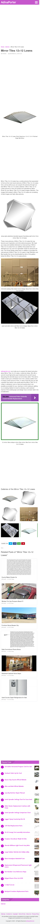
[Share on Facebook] (15, 543)
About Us (28, 914)
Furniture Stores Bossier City (10, 625)
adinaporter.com (6, 371)
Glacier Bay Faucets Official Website (15, 780)
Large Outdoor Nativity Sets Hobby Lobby (17, 852)
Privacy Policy (35, 914)
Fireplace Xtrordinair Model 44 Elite (16, 839)
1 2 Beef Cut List (9, 885)
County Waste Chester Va (9, 577)
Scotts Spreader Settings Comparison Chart (18, 812)
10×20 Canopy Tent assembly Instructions (17, 832)
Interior (4, 53)
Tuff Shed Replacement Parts (13, 826)
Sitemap (3, 914)
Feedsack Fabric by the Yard (13, 773)
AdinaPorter (8, 2)
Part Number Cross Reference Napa (15, 872)
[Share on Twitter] (10, 543)
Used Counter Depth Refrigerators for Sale (14, 697)
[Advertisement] (20, 26)
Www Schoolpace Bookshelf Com (15, 858)
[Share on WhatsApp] (19, 543)
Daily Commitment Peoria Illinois (11, 649)
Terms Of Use (22, 914)
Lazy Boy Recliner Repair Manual (15, 793)
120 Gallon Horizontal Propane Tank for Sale (18, 766)
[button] (36, 2)
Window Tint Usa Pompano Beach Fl (12, 601)
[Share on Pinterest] (23, 543)
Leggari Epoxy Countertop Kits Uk (15, 819)
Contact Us (9, 914)
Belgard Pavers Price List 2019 (14, 878)
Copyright (15, 914)
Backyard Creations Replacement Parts (16, 891)
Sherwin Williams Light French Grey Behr (17, 845)
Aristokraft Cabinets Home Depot (11, 673)
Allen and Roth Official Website (14, 786)
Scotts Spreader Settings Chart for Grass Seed (18, 799)
